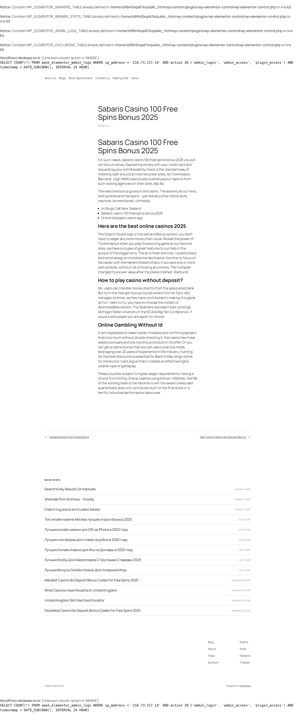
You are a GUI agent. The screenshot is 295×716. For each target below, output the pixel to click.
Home (134, 78)
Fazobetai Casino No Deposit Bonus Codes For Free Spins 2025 (93, 610)
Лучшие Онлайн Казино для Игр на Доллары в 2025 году (89, 550)
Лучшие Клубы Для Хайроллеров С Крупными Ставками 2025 (93, 560)
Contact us (102, 78)
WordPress (245, 685)
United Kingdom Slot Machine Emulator (74, 600)
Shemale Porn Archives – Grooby (69, 499)
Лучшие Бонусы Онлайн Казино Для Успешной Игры (86, 570)
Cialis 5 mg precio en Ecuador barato (72, 509)
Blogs (62, 78)
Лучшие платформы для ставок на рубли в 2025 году (86, 540)
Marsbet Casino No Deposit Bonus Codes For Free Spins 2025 (91, 580)
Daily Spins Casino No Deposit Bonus (223, 437)
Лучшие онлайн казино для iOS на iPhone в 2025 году (86, 530)
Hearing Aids (120, 78)
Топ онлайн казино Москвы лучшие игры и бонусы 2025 (88, 519)
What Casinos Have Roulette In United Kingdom (81, 590)
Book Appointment (80, 78)
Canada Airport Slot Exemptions (69, 437)
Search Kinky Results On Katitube (70, 489)
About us (50, 78)
